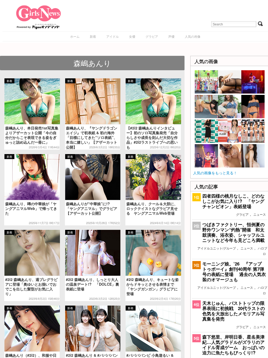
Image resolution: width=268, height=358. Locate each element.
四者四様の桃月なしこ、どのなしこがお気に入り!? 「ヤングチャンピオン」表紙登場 (233, 201)
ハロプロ (262, 251)
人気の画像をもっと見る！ (215, 172)
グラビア (152, 36)
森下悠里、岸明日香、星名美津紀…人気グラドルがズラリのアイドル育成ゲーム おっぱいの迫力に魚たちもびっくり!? (233, 345)
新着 (93, 36)
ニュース (259, 214)
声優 (171, 36)
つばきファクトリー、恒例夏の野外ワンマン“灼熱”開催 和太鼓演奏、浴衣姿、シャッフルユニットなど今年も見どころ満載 (233, 232)
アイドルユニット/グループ (216, 248)
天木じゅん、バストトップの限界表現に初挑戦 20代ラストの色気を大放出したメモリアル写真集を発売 (233, 311)
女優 (132, 36)
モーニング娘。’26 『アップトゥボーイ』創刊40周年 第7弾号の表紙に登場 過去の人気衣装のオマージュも (234, 272)
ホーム (75, 36)
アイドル (112, 36)
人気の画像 (192, 36)
